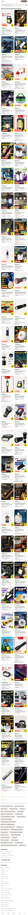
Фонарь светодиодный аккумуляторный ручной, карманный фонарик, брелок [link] (20, 424)
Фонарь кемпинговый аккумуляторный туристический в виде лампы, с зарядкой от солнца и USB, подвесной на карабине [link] (7, 346)
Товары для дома (4, 878)
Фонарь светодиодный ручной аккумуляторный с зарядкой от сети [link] (20, 476)
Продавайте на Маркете (6, 853)
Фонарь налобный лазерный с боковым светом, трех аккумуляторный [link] (6, 582)
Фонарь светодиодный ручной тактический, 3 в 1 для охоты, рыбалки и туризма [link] (7, 163)
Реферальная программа (6, 862)
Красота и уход (4, 881)
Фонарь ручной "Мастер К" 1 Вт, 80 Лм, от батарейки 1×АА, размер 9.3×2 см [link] (7, 57)
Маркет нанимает (4, 904)
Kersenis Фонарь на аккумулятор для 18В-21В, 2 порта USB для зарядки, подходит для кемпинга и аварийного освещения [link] (20, 711)
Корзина (19, 913)
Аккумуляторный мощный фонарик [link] (20, 787)
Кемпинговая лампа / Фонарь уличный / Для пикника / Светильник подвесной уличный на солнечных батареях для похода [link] (7, 736)
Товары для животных (5, 892)
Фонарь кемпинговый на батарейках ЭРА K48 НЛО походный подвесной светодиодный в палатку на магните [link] (20, 632)
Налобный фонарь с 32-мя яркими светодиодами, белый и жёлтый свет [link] (7, 450)
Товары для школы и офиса (6, 888)
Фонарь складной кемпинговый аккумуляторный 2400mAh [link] (20, 266)
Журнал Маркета (4, 905)
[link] (6, 806)
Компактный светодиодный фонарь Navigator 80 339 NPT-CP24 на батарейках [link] (20, 293)
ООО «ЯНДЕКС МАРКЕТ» (9, 908)
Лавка (8, 913)
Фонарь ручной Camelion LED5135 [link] (20, 319)
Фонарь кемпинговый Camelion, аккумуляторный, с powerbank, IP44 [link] (20, 239)
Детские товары (4, 895)
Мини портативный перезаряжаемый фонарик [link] (7, 504)
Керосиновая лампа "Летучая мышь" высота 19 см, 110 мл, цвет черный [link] (20, 556)
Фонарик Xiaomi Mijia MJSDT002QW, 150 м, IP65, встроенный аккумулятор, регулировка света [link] (7, 556)
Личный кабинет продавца (6, 851)
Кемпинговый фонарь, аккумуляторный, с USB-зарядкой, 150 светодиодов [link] (7, 135)
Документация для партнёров (7, 855)
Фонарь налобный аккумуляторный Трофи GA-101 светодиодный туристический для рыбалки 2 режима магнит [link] (7, 607)
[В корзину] (12, 25)
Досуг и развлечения (5, 867)
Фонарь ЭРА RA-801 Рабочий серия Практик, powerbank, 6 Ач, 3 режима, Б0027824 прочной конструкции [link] (20, 135)
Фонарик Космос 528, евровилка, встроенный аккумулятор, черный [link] (20, 450)
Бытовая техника (4, 871)
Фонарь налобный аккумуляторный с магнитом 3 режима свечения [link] (19, 736)
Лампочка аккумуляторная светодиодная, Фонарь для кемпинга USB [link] (7, 293)
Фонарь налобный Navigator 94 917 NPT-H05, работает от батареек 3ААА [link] (7, 110)
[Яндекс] (10, 910)
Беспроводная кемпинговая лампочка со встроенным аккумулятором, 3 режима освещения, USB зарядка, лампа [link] (7, 266)
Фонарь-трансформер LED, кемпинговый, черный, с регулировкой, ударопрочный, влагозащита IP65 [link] (7, 188)
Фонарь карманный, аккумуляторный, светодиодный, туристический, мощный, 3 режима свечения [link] (20, 685)
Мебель (2, 869)
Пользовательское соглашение (7, 900)
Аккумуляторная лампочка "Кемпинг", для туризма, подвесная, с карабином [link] (20, 504)
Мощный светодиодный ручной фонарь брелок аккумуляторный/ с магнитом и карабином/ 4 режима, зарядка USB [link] (20, 396)
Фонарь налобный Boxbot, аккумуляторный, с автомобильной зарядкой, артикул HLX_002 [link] (7, 685)
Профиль (25, 913)
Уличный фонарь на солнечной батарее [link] (6, 476)
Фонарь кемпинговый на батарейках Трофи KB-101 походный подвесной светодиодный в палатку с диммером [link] (7, 213)
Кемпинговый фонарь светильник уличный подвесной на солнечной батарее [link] (20, 530)
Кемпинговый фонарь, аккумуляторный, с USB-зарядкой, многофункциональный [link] (20, 57)
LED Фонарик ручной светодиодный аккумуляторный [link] (6, 424)
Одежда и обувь (4, 876)
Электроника (4, 874)
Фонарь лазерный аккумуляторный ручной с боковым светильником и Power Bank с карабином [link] (20, 30)
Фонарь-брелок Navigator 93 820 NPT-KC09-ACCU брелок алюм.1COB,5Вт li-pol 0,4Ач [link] (20, 582)
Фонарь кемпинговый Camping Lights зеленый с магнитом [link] (20, 110)
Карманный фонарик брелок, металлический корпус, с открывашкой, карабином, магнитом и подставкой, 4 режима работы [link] (6, 657)
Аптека (2, 879)
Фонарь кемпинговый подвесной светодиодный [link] (7, 530)
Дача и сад (3, 885)
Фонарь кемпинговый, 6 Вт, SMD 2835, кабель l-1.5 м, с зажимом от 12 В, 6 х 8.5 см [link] (20, 84)
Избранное (14, 913)
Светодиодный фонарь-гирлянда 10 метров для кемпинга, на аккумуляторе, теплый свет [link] (20, 346)
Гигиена (2, 872)
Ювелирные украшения (6, 897)
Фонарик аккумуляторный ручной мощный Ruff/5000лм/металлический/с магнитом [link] (20, 371)
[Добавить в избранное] (12, 11)
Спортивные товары (5, 890)
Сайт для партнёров (5, 857)
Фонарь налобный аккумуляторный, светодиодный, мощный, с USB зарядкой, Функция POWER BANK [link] (7, 761)
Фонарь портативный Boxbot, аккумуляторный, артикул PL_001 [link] (7, 30)
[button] (26, 5)
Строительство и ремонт (6, 894)
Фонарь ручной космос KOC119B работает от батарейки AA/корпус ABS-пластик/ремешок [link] (7, 632)
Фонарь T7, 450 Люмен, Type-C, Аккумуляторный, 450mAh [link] (7, 239)
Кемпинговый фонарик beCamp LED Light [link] (6, 371)
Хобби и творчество (5, 883)
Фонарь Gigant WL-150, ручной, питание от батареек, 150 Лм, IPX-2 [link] (6, 396)
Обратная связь (4, 902)
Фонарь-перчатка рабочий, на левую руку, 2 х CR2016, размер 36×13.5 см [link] (7, 319)
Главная (3, 913)
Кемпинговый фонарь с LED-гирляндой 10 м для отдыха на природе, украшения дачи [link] (20, 607)
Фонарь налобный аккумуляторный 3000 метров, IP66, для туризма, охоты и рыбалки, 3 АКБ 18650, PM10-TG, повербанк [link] (20, 761)
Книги (2, 887)
